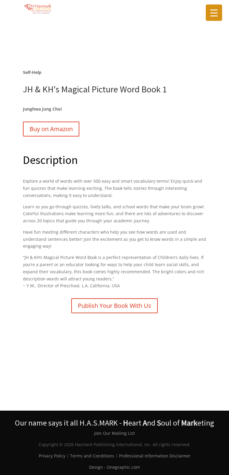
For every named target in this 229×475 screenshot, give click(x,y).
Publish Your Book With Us (114, 306)
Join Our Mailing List (114, 433)
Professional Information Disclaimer (155, 456)
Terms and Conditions (92, 456)
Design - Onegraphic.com (114, 467)
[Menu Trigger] (214, 12)
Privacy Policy (52, 456)
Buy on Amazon (51, 129)
